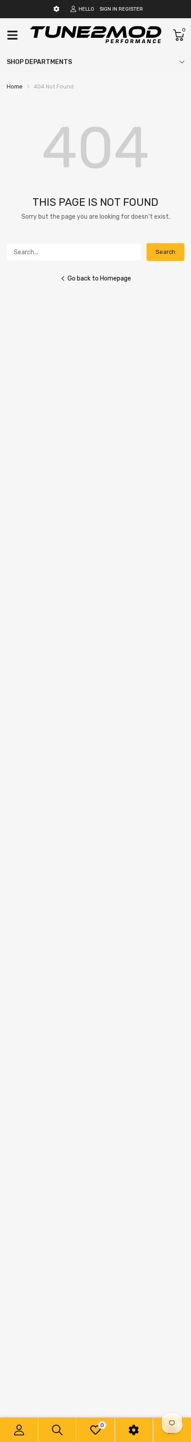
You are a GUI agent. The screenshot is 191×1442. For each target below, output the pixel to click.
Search (165, 251)
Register (131, 9)
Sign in (108, 9)
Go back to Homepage (99, 278)
